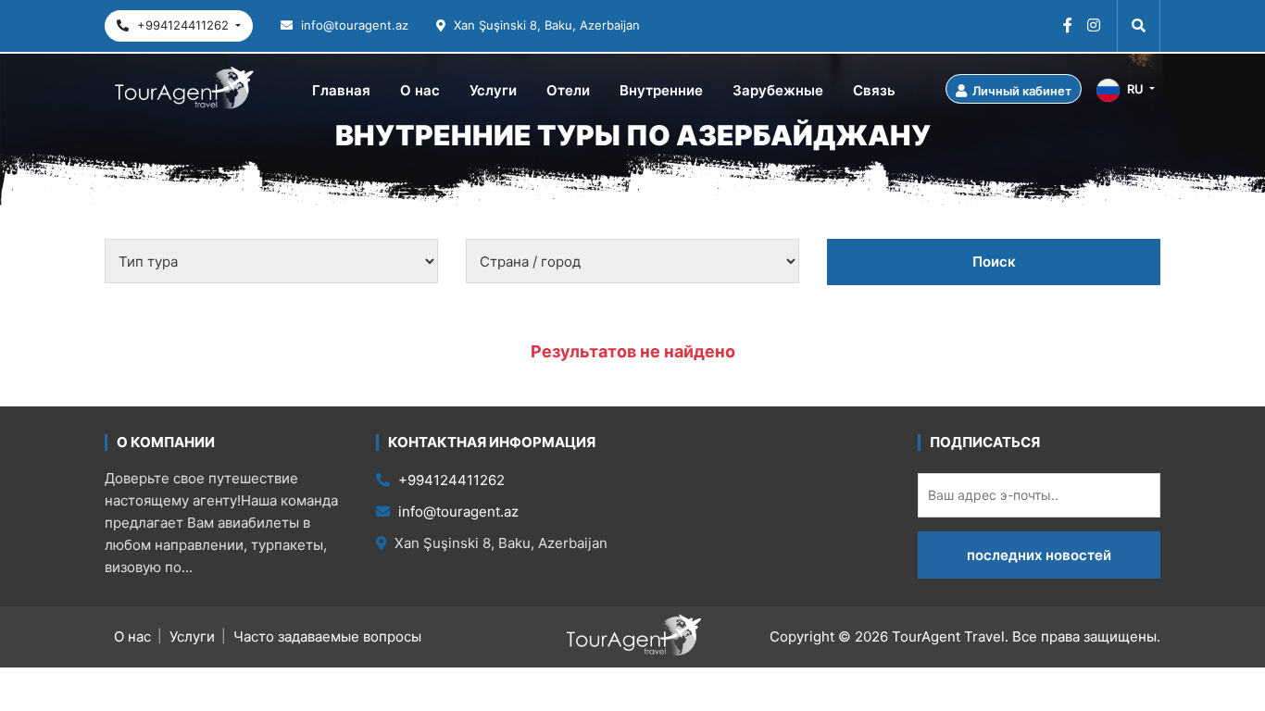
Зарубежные (778, 90)
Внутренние (661, 90)
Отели (568, 90)
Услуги (493, 90)
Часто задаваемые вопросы (327, 636)
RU (1135, 88)
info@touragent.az (352, 25)
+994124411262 (182, 25)
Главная (341, 90)
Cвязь (874, 90)
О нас (420, 90)
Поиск (994, 261)
